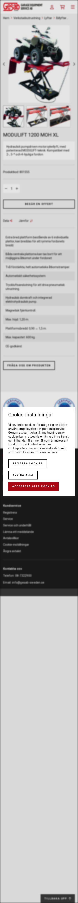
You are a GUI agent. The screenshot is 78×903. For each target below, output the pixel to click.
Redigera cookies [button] (27, 463)
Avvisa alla (22, 475)
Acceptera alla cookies (33, 486)
